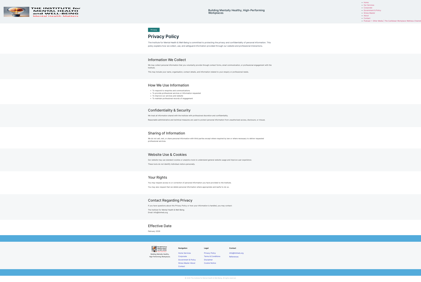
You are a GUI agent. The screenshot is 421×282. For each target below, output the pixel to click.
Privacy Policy (210, 253)
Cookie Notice (210, 263)
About (366, 15)
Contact (367, 18)
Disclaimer (208, 260)
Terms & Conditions (212, 256)
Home (366, 2)
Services (187, 253)
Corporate (368, 8)
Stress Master (369, 13)
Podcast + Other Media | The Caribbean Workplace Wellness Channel (392, 21)
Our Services (369, 5)
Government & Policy (372, 10)
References (233, 257)
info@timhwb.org (236, 253)
